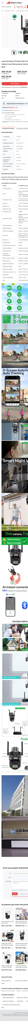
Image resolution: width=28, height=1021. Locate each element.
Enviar (14, 894)
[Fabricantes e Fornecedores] (14, 2)
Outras (3, 983)
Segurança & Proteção (9, 10)
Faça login (4, 121)
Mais (2, 1007)
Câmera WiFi (20, 1001)
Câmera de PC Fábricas (22, 997)
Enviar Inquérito (14, 83)
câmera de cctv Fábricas (8, 1001)
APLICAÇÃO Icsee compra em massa (11, 1004)
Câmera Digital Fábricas (8, 997)
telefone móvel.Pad (5, 980)
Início (2, 10)
